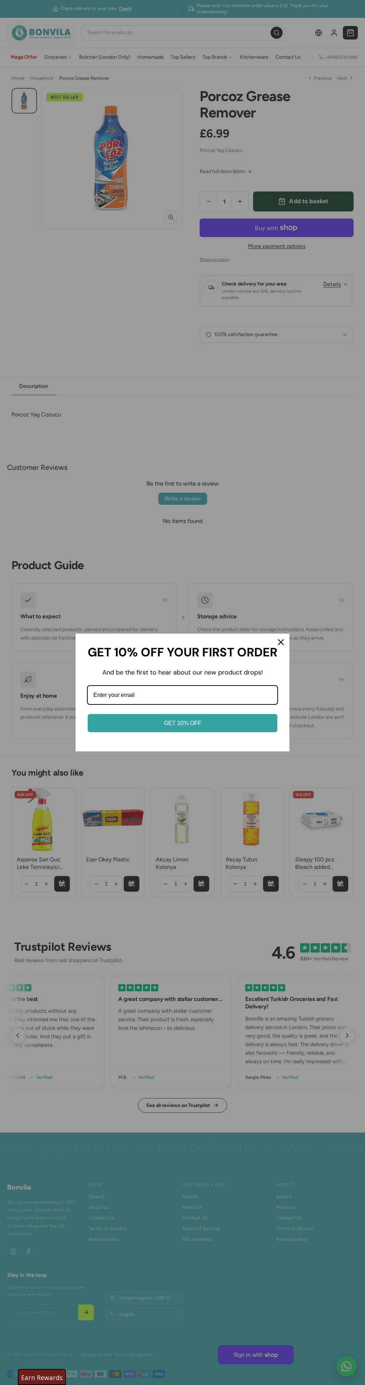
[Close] (280, 642)
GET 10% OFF (182, 723)
